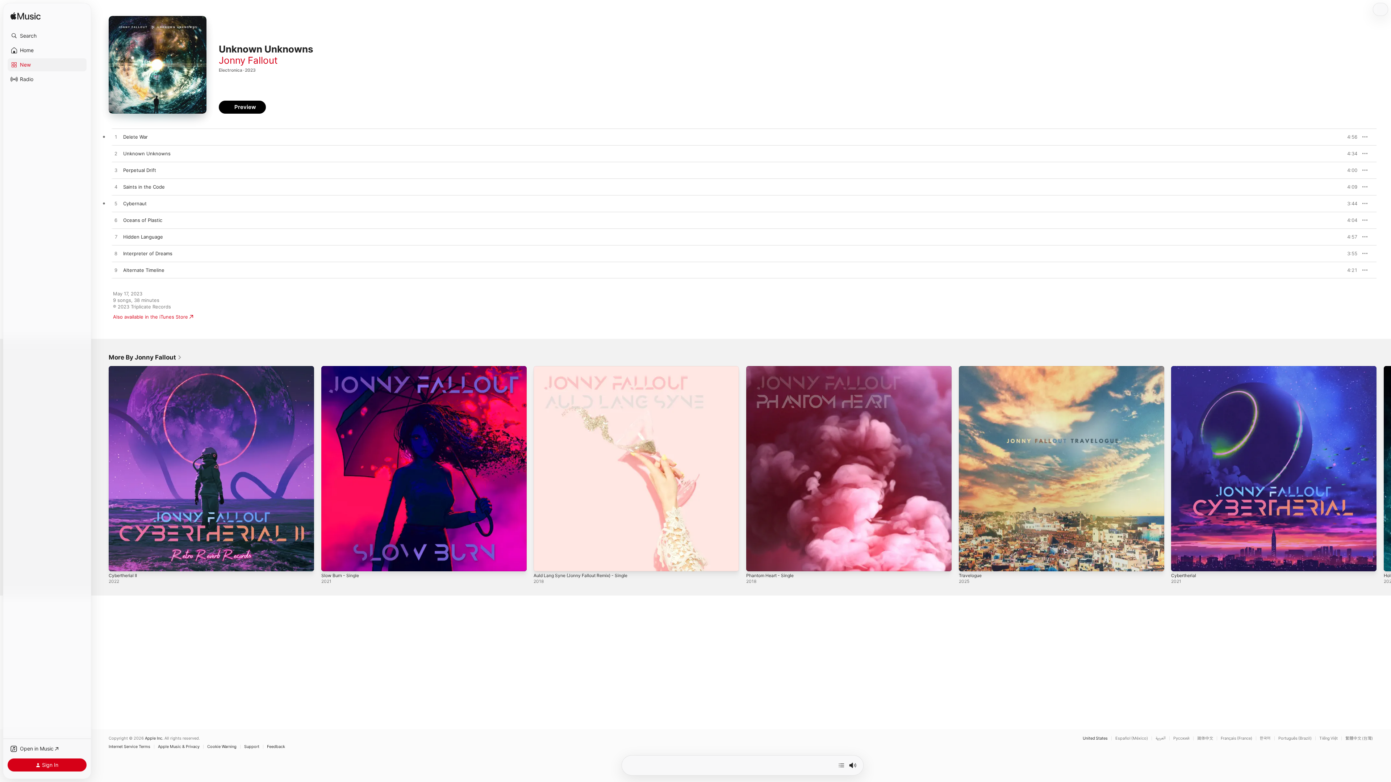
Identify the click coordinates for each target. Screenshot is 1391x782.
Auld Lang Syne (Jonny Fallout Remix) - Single (586, 369)
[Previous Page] (101, 468)
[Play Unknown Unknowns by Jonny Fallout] (116, 154)
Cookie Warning (222, 747)
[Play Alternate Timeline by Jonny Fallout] (116, 270)
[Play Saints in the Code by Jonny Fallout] (116, 187)
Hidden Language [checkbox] (143, 237)
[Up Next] (841, 765)
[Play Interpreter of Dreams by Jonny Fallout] (116, 254)
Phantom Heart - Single (772, 369)
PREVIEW (1349, 137)
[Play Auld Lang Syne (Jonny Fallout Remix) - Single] (542, 562)
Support (251, 747)
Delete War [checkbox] (135, 137)
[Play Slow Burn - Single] (330, 562)
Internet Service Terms (129, 747)
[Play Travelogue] (967, 562)
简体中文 (1205, 738)
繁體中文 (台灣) (1359, 738)
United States (1095, 738)
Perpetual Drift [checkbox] (139, 170)
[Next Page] (1384, 468)
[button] (47, 36)
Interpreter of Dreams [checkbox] (147, 253)
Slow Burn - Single (342, 369)
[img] (26, 16)
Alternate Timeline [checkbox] (143, 270)
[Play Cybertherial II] (117, 562)
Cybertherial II (124, 369)
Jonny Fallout (248, 60)
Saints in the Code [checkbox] (144, 187)
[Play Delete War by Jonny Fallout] (116, 137)
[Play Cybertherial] (1180, 562)
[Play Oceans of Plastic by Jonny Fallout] (116, 220)
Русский (1181, 738)
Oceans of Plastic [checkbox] (142, 220)
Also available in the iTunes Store (150, 317)
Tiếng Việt (1328, 738)
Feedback (276, 747)
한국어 (1265, 738)
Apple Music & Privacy (179, 747)
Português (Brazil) (1295, 738)
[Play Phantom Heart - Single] (755, 562)
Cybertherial (1185, 369)
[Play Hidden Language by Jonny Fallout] (116, 237)
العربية (1161, 738)
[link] (145, 357)
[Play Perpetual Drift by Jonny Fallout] (116, 170)
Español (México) (1131, 738)
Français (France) (1236, 738)
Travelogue (971, 369)
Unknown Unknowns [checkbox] (147, 153)
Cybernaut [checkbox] (135, 203)
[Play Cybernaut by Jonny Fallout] (116, 204)
